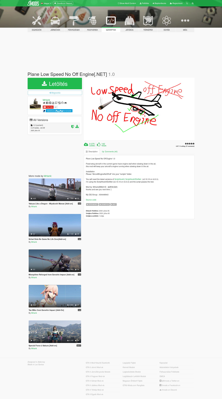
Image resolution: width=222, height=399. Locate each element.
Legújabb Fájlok (129, 362)
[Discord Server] (65, 103)
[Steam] (59, 103)
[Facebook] (47, 103)
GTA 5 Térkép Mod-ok (95, 389)
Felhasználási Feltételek (169, 371)
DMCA (162, 376)
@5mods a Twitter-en (170, 380)
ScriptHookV (119, 179)
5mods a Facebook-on (170, 385)
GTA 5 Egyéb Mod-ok (94, 394)
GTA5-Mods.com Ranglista (133, 385)
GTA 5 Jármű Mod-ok (94, 367)
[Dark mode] (187, 3)
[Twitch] (56, 103)
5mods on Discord (169, 389)
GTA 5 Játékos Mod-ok (95, 385)
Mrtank (46, 99)
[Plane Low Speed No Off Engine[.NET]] (139, 109)
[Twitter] (50, 103)
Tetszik (103, 145)
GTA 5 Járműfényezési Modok (98, 371)
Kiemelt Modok (129, 367)
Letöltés (57, 83)
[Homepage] (44, 103)
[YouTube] (53, 103)
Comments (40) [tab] (111, 151)
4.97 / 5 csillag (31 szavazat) (185, 146)
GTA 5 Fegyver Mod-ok (95, 376)
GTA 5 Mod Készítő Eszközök (98, 362)
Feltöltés (145, 3)
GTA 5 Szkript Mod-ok (95, 380)
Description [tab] (92, 151)
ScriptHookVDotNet (133, 179)
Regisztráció (177, 3)
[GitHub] (62, 103)
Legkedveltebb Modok (132, 371)
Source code (91, 199)
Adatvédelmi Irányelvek (169, 367)
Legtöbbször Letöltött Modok (134, 376)
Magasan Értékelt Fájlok (132, 380)
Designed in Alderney (36, 362)
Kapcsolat (164, 362)
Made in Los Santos (36, 364)
